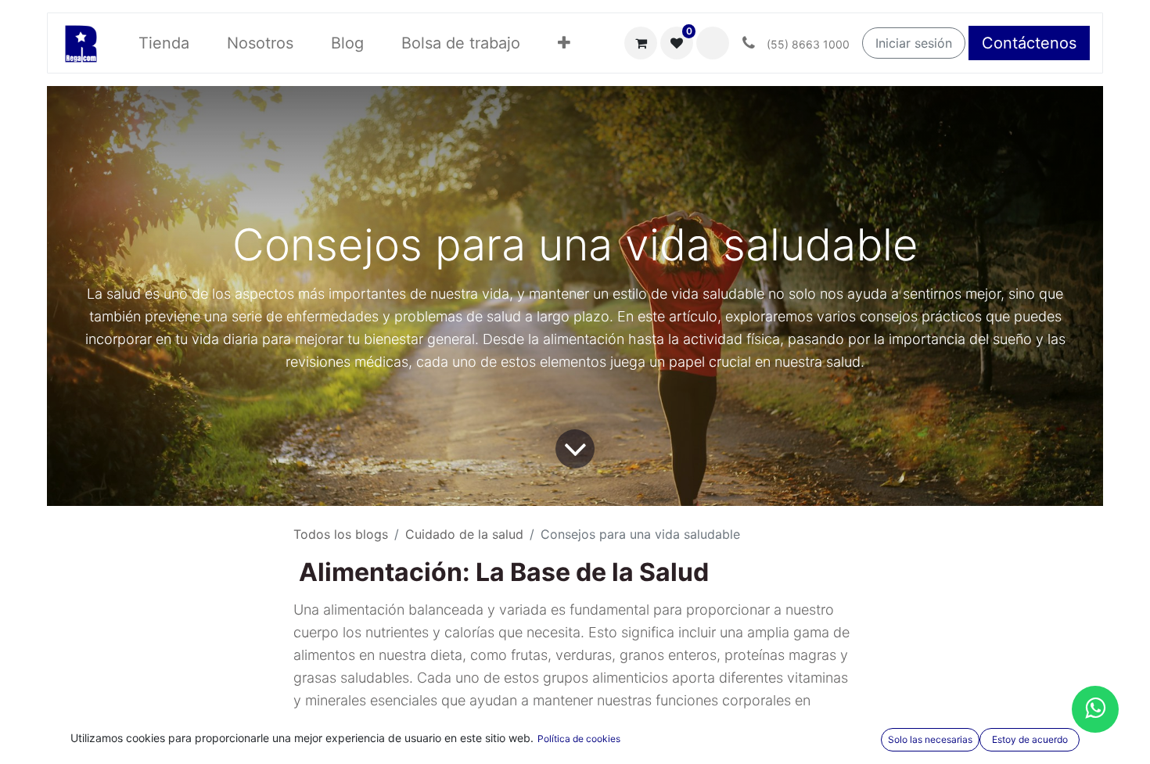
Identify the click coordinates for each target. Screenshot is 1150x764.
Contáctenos (1029, 43)
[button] (564, 43)
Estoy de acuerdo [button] (1030, 739)
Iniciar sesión (913, 43)
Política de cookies (578, 738)
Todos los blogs (340, 534)
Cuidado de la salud (464, 534)
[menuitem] (164, 43)
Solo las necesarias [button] (930, 739)
